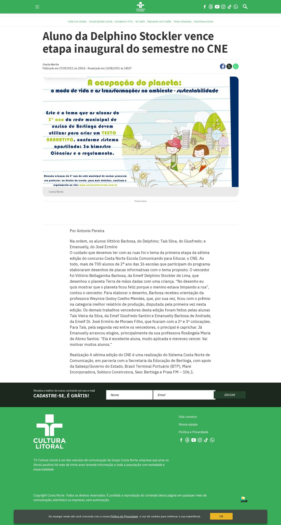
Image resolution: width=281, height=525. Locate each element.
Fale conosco (188, 417)
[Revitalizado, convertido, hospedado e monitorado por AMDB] (244, 499)
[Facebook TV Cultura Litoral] (204, 6)
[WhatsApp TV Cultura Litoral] (235, 6)
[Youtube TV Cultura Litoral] (217, 6)
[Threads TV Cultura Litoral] (210, 6)
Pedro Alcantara (182, 21)
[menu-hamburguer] (37, 6)
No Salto (140, 21)
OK (221, 516)
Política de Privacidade (124, 516)
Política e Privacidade (193, 432)
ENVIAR (229, 395)
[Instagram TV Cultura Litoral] (223, 6)
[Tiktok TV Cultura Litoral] (229, 6)
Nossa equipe (188, 424)
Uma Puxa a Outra (203, 21)
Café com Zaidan (77, 21)
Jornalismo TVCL (124, 21)
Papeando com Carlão (159, 21)
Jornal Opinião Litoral (100, 21)
